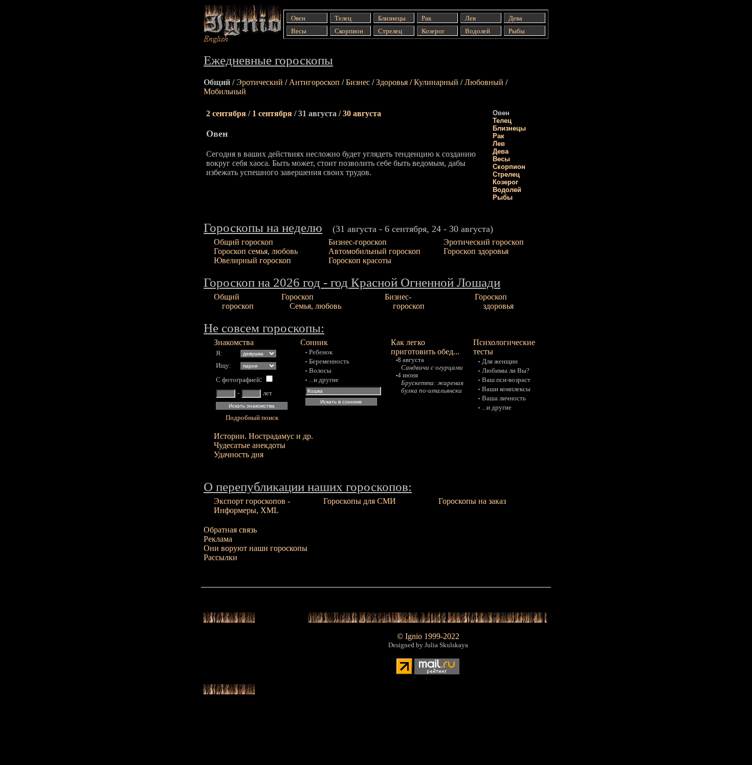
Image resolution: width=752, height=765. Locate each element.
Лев (499, 143)
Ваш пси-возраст (506, 380)
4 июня (407, 375)
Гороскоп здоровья (476, 251)
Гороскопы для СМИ (359, 501)
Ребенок (321, 352)
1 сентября (272, 113)
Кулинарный (436, 82)
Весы (501, 159)
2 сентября (226, 113)
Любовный (484, 82)
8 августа (410, 360)
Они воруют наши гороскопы (255, 548)
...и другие (324, 380)
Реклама (218, 539)
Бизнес (358, 82)
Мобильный (225, 91)
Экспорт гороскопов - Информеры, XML (252, 506)
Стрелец (506, 174)
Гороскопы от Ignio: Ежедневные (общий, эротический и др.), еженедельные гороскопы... (235, 24)
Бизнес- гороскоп (405, 301)
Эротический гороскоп (484, 242)
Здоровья (392, 82)
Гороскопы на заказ (472, 501)
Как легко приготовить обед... (425, 347)
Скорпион (509, 167)
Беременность (329, 361)
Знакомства (234, 342)
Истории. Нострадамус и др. (263, 436)
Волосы (320, 370)
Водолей (507, 190)
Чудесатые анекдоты (249, 445)
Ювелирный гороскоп (252, 260)
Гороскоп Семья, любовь (311, 301)
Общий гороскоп (243, 242)
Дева (500, 151)
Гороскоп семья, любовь (256, 251)
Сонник (314, 342)
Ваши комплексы (506, 389)
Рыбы (503, 197)
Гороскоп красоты (359, 260)
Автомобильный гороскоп (374, 251)
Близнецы (509, 128)
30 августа (362, 113)
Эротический (259, 82)
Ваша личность (504, 398)
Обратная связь (230, 529)
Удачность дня (238, 454)
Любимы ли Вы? (505, 370)
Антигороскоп (314, 82)
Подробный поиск (252, 417)
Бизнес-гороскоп (357, 242)
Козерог (505, 182)
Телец (502, 120)
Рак (498, 136)
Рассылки (220, 557)
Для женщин (500, 361)
